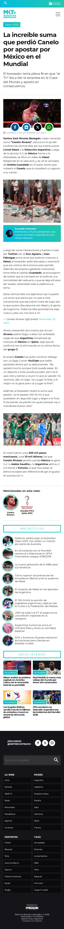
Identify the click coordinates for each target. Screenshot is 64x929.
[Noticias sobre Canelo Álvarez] (10, 502)
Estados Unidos (41, 794)
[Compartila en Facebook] (15, 127)
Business (38, 849)
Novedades (39, 842)
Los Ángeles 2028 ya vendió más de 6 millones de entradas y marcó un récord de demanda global (16, 712)
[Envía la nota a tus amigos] (48, 127)
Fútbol (8, 842)
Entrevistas (10, 807)
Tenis (7, 856)
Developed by (20, 906)
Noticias (8, 787)
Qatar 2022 (12, 24)
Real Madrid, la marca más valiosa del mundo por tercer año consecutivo (47, 680)
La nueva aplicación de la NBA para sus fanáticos (36, 566)
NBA (36, 863)
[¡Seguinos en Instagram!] (52, 743)
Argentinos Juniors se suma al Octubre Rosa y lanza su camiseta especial (35, 628)
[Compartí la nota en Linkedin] (26, 127)
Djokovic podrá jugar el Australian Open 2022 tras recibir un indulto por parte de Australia (35, 541)
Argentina (38, 780)
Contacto (9, 827)
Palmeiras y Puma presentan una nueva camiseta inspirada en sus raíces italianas (35, 235)
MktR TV (8, 794)
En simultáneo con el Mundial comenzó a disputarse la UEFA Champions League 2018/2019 (33, 553)
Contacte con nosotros (32, 921)
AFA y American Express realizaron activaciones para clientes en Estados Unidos (36, 640)
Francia (37, 827)
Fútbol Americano (13, 876)
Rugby (8, 890)
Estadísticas (10, 814)
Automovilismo (12, 863)
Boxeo (8, 883)
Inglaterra (38, 787)
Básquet (8, 849)
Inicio (7, 780)
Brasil (36, 820)
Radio (7, 800)
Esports (8, 869)
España (37, 800)
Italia (36, 807)
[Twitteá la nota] (37, 127)
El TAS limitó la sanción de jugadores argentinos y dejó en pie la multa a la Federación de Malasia (36, 603)
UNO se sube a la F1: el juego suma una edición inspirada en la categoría (36, 615)
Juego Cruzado (41, 890)
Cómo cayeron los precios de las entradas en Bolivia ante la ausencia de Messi (36, 578)
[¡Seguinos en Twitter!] (45, 743)
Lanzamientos (40, 856)
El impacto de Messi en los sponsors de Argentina (36, 591)
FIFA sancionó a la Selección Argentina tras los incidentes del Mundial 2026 (46, 711)
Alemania (38, 814)
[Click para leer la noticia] (7, 541)
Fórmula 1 (38, 883)
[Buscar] (5, 3)
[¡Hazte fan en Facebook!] (38, 743)
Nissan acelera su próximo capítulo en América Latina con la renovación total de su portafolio (17, 681)
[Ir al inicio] (9, 14)
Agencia (8, 820)
